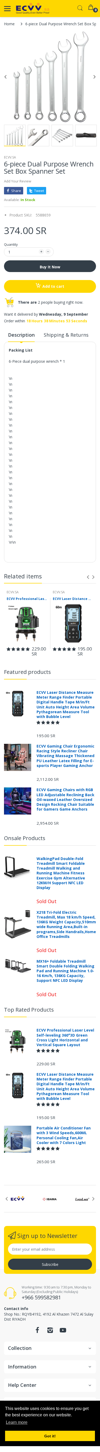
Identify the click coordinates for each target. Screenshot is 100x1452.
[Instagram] (50, 1331)
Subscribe (50, 1264)
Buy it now (50, 266)
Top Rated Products (29, 1009)
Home (9, 23)
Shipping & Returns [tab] (66, 335)
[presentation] (88, 577)
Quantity (11, 244)
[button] (18, 649)
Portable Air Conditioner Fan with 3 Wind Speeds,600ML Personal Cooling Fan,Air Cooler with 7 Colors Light (64, 1135)
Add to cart (53, 286)
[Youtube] (63, 1331)
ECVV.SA (10, 157)
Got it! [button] (50, 1436)
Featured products (27, 671)
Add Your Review (17, 181)
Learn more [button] (16, 1422)
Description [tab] (21, 335)
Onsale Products (24, 838)
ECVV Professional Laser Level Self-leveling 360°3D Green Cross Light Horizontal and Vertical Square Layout (27, 599)
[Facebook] (37, 1331)
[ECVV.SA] (32, 8)
